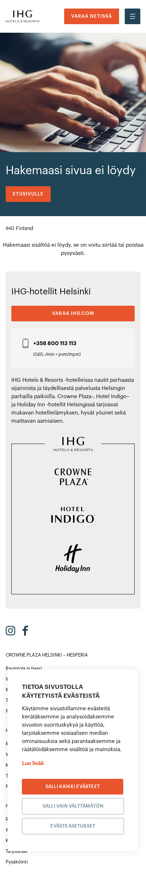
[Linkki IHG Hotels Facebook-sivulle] (25, 631)
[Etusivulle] (22, 16)
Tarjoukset (17, 851)
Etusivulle (28, 194)
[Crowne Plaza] (73, 477)
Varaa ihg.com (73, 313)
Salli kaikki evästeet (72, 786)
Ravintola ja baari (24, 668)
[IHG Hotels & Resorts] (73, 445)
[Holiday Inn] (73, 559)
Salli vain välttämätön (73, 806)
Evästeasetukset (72, 826)
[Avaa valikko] (132, 16)
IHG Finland (19, 228)
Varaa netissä (91, 16)
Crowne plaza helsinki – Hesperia (47, 655)
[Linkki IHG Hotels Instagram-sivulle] (10, 631)
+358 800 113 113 (55, 343)
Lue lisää (33, 763)
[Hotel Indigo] (73, 515)
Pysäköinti (17, 862)
